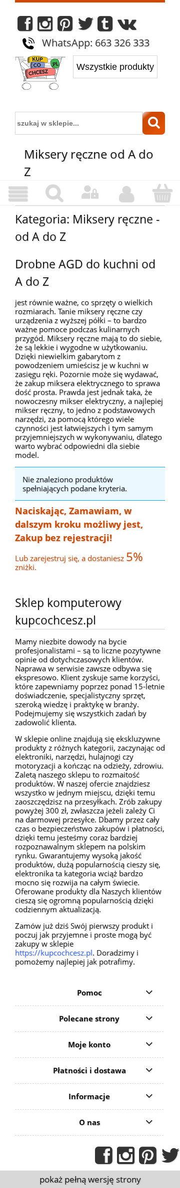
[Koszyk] (162, 193)
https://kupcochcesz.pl (53, 953)
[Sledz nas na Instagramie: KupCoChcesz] (45, 26)
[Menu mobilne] (18, 194)
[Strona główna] (40, 73)
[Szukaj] (153, 123)
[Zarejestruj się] (126, 194)
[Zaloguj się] (90, 192)
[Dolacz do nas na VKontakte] (127, 26)
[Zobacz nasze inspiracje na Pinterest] (65, 26)
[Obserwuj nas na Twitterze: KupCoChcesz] (86, 26)
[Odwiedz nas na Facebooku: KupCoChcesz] (25, 26)
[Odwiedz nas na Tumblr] (105, 26)
